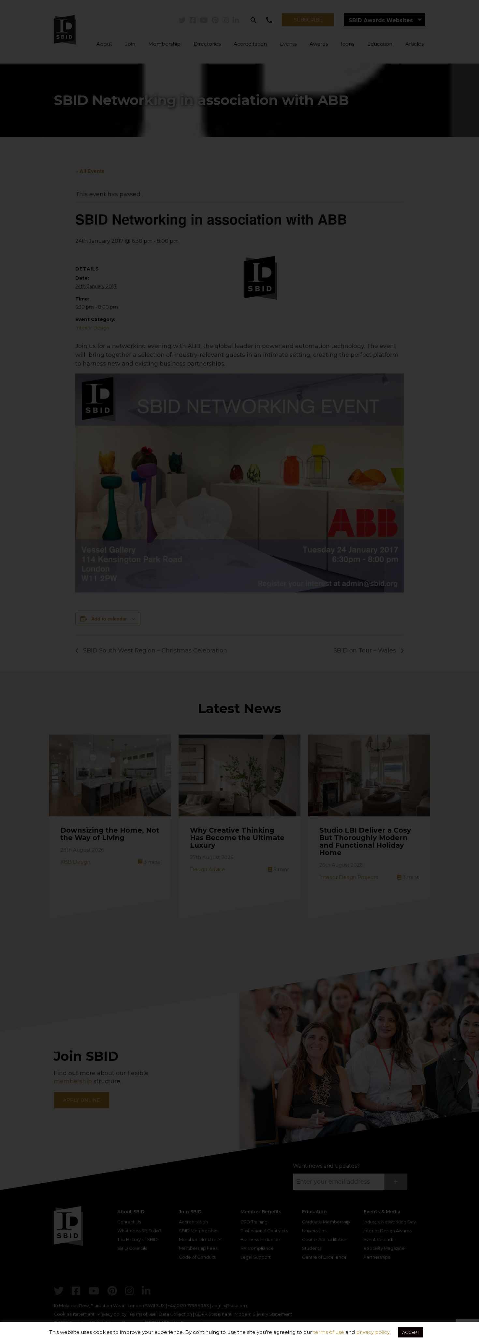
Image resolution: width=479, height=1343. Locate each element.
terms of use (328, 1332)
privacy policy (372, 1332)
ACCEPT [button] (410, 1332)
